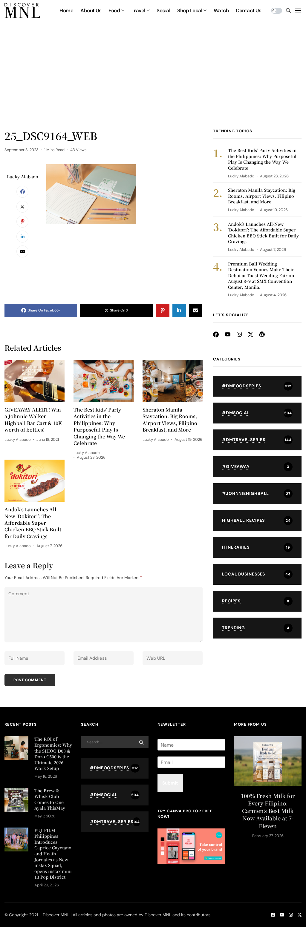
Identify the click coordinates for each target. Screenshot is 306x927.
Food (114, 10)
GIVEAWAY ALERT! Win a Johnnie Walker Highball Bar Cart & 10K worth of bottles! (33, 419)
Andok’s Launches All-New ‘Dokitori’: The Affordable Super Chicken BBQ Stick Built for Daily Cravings (32, 523)
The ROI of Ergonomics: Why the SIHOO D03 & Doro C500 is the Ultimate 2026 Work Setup (53, 753)
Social (163, 10)
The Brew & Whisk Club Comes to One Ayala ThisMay (49, 799)
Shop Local (189, 10)
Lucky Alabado (22, 176)
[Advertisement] (153, 83)
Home (66, 10)
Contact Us (248, 10)
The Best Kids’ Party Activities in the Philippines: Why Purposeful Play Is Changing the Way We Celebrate (99, 426)
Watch (221, 10)
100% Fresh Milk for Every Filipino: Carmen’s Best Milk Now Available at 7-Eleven (268, 811)
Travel (138, 10)
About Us (90, 10)
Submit (170, 783)
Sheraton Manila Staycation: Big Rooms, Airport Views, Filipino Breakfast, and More (170, 419)
